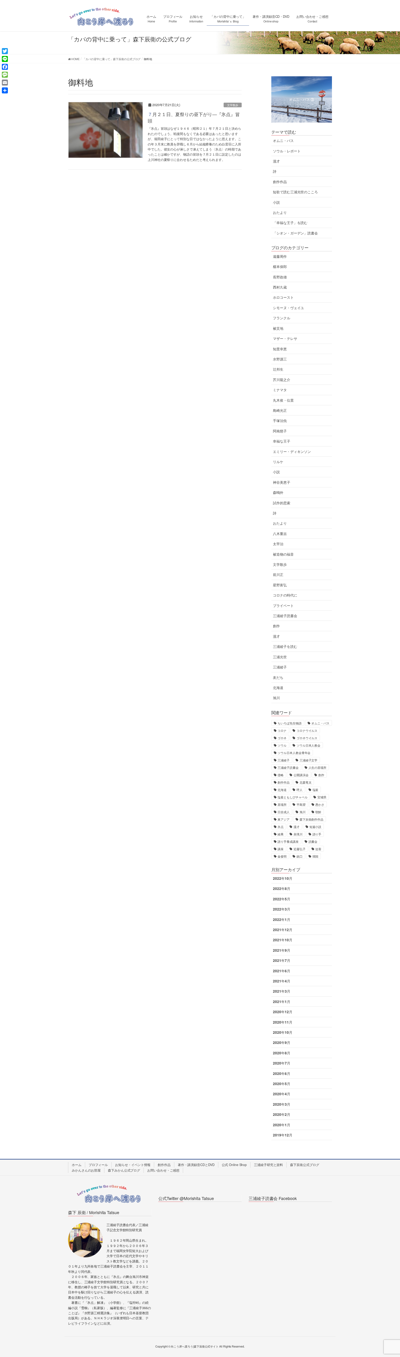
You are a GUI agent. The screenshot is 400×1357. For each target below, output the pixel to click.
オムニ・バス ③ (301, 99)
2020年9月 (281, 1042)
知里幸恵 (280, 348)
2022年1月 (281, 919)
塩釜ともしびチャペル (292, 797)
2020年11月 (282, 1022)
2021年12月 (282, 929)
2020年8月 (281, 1052)
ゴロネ (282, 738)
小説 (276, 202)
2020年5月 (281, 1083)
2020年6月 (281, 1073)
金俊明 (282, 856)
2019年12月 (282, 1135)
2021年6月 (281, 970)
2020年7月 (281, 1063)
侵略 (281, 775)
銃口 (300, 856)
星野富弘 (280, 585)
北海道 (278, 687)
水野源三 (280, 359)
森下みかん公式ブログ (124, 1170)
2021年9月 (281, 950)
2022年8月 (281, 888)
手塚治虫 (280, 420)
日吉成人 (284, 812)
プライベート (283, 605)
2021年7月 (281, 960)
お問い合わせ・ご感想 (163, 1170)
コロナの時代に (285, 595)
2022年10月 (282, 878)
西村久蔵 (280, 287)
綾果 (281, 834)
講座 (281, 849)
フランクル (281, 317)
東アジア (284, 819)
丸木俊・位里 (283, 400)
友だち (278, 677)
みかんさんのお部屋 (86, 1170)
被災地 (278, 328)
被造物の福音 (283, 554)
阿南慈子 (280, 431)
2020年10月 (282, 1032)
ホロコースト (283, 297)
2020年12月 (282, 1011)
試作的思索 (281, 502)
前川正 (278, 574)
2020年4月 (281, 1093)
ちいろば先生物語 (289, 723)
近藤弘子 (300, 849)
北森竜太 (306, 782)
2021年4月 (281, 981)
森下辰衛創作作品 (311, 819)
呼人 (300, 790)
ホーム (76, 1164)
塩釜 (315, 790)
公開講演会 (301, 775)
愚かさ (319, 804)
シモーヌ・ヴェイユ (288, 307)
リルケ (278, 461)
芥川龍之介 (281, 379)
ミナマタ (280, 389)
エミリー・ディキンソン (292, 451)
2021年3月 (281, 991)
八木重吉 (280, 533)
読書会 (313, 841)
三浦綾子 (280, 667)
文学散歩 (232, 105)
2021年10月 (282, 939)
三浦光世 (280, 656)
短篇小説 (315, 827)
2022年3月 (281, 909)
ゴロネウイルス (307, 738)
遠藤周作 (280, 256)
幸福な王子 (281, 441)
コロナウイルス (307, 730)
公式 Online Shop (234, 1164)
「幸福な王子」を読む (290, 222)
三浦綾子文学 (308, 760)
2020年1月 (281, 1124)
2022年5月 (281, 899)
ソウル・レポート (286, 151)
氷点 (281, 827)
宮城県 (321, 797)
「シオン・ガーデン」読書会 (295, 233)
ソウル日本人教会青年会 (294, 753)
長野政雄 (280, 277)
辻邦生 (278, 369)
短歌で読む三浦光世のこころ (295, 191)
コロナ (282, 730)
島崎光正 (280, 410)
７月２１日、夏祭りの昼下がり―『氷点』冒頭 (194, 117)
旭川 (276, 697)
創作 (276, 625)
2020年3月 (281, 1104)
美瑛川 (298, 834)
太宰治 (278, 543)
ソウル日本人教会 (308, 745)
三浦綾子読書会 (285, 615)
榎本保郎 (280, 266)
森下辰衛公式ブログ (304, 1164)
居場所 (282, 804)
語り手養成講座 (288, 841)
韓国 (315, 856)
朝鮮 (318, 812)
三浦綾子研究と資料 (268, 1164)
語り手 (317, 834)
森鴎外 (278, 492)
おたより (280, 212)
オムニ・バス (283, 140)
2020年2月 (281, 1114)
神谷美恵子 (281, 482)
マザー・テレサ (285, 338)
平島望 (301, 804)
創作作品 (280, 181)
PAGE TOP (386, 1312)
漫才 (276, 161)
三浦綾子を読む (285, 646)
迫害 (318, 849)
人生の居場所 (317, 767)
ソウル (282, 745)
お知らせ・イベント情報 (132, 1164)
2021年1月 (281, 1001)
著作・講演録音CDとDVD (196, 1164)
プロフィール (98, 1164)
